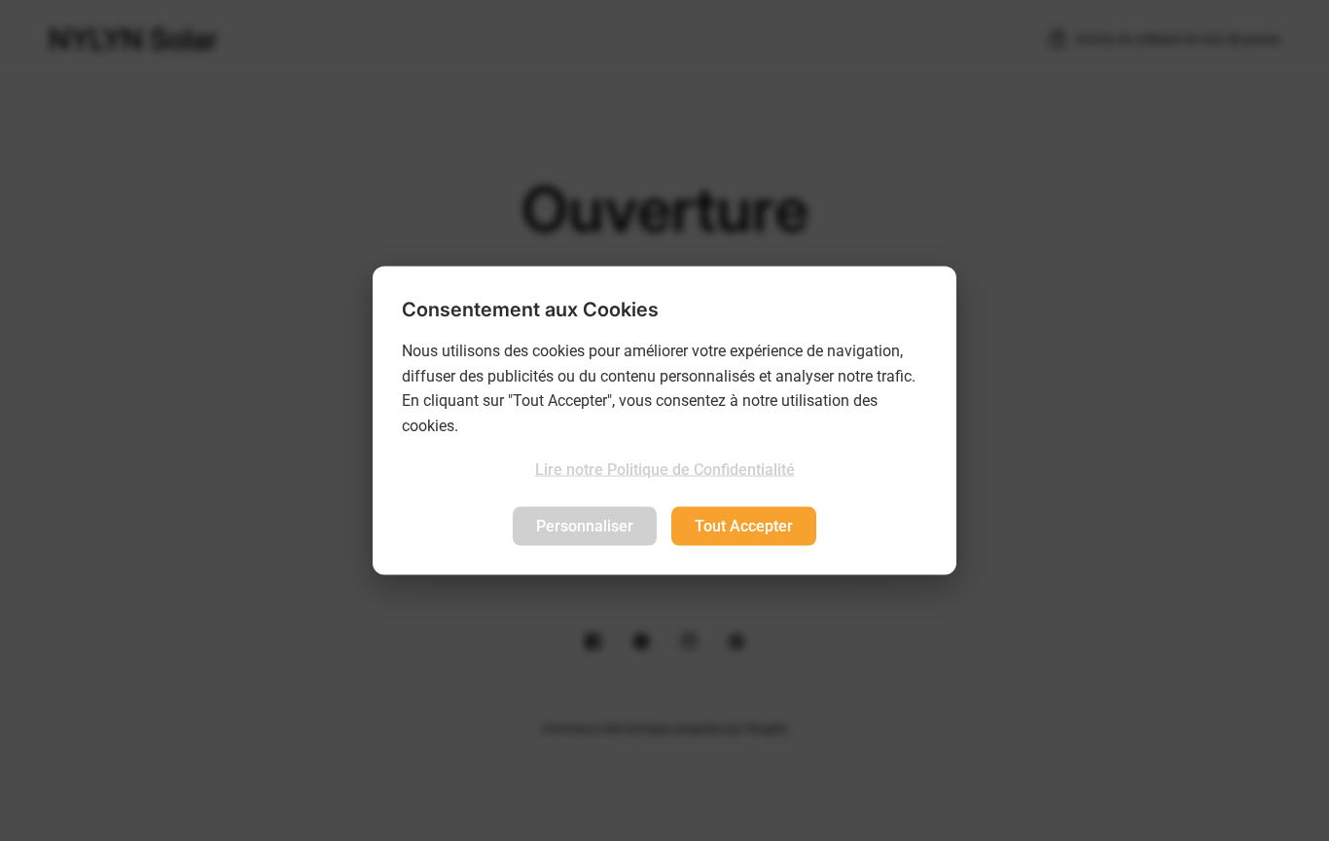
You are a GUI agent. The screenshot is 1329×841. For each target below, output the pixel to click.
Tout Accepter (744, 525)
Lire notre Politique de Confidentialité (665, 469)
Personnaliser (584, 525)
